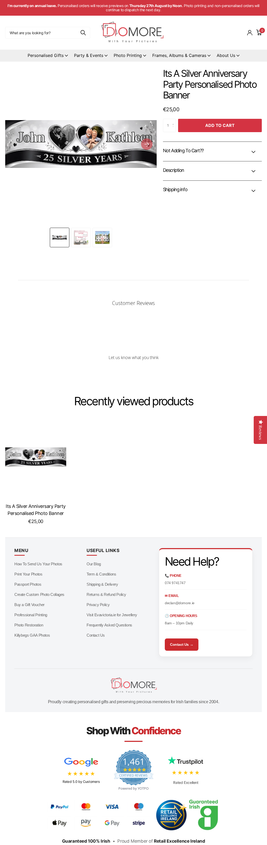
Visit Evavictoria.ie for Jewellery (112, 615)
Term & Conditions (101, 574)
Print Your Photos (28, 574)
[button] (147, 144)
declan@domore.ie (180, 603)
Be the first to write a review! (133, 371)
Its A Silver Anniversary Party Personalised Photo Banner (36, 509)
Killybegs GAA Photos (32, 635)
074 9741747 (175, 583)
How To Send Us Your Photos (38, 564)
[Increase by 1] (174, 121)
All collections (48, 56)
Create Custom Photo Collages (39, 594)
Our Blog (94, 564)
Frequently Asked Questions (109, 625)
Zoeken (83, 33)
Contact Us (96, 635)
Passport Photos (27, 584)
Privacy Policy (98, 604)
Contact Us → (181, 644)
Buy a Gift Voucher (29, 604)
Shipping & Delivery (102, 584)
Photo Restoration (28, 625)
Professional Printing (30, 615)
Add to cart (220, 125)
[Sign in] (249, 33)
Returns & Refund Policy (106, 594)
